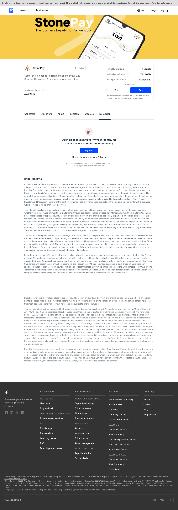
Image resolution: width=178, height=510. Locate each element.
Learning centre (48, 438)
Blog (146, 409)
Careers (148, 404)
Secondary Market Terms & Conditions (82, 221)
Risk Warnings (39, 218)
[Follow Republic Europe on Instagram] (11, 413)
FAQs (42, 443)
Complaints (114, 469)
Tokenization (81, 438)
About (60, 113)
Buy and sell (46, 408)
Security (113, 409)
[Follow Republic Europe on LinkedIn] (22, 413)
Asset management (84, 443)
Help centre (150, 414)
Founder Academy (84, 418)
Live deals (45, 403)
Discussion (105, 113)
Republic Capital (83, 453)
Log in (103, 157)
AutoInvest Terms (118, 449)
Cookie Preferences (119, 419)
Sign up (89, 150)
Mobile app (46, 428)
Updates (89, 113)
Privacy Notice (116, 404)
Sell (117, 90)
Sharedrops (81, 413)
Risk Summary (116, 434)
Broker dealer (82, 458)
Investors (24, 10)
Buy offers (46, 113)
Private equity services (51, 418)
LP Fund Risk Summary (121, 399)
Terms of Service (118, 429)
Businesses (42, 10)
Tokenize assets (83, 408)
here (85, 196)
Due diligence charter (51, 448)
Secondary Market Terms (122, 439)
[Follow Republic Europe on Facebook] (6, 413)
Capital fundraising (84, 403)
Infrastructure (82, 433)
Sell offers (29, 113)
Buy (141, 90)
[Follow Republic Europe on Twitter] (17, 413)
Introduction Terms (119, 444)
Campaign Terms (118, 414)
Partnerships (46, 433)
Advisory (79, 428)
